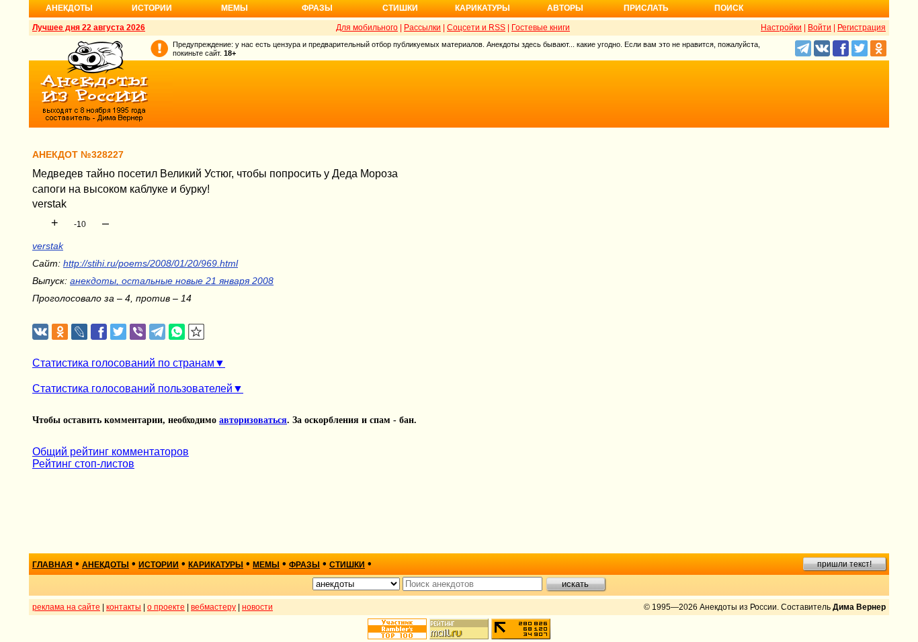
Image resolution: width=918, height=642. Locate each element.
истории (158, 564)
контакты (123, 607)
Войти (819, 27)
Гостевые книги (540, 27)
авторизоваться (253, 420)
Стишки (400, 8)
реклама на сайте (66, 607)
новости (257, 607)
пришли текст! (844, 564)
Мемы (234, 8)
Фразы (317, 8)
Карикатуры (482, 8)
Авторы (565, 8)
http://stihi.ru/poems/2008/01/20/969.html (150, 263)
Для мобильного (367, 27)
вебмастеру (213, 607)
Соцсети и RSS (476, 27)
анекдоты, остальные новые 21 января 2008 (172, 280)
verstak (47, 245)
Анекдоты (69, 8)
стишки (347, 564)
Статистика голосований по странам (123, 363)
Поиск (728, 8)
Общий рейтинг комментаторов (110, 451)
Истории (152, 8)
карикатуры (215, 564)
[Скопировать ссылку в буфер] (196, 332)
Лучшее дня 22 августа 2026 (88, 27)
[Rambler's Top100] (397, 628)
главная (52, 564)
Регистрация (861, 27)
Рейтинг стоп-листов (83, 463)
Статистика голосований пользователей (132, 388)
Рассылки (422, 27)
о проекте (166, 607)
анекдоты (105, 564)
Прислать (646, 8)
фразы (304, 564)
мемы (266, 564)
